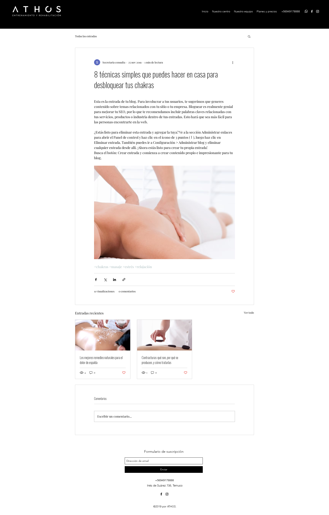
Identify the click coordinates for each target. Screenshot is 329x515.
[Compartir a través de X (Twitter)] (105, 279)
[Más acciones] (232, 62)
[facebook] (312, 11)
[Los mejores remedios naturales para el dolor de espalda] (102, 335)
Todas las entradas (86, 36)
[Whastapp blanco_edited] (306, 11)
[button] (249, 36)
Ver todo (249, 312)
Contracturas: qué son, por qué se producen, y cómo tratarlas (160, 360)
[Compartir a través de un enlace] (124, 279)
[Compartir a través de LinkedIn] (114, 279)
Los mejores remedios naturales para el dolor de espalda (101, 360)
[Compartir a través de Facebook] (96, 279)
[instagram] (317, 11)
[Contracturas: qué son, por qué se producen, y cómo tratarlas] (164, 335)
